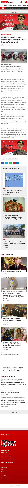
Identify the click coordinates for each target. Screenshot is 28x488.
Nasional (15, 5)
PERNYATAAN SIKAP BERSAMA (18, 8)
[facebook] (2, 163)
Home (2, 5)
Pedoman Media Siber (6, 478)
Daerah (10, 5)
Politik (19, 5)
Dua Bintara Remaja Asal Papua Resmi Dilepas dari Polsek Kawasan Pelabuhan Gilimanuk (14, 243)
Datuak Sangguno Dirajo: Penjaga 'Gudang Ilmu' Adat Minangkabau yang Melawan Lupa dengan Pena (13, 384)
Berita (5, 5)
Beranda (3, 34)
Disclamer (3, 473)
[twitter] (6, 163)
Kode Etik (3, 471)
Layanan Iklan (4, 452)
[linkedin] (17, 163)
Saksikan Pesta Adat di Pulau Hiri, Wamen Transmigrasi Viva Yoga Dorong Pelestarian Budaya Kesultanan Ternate (13, 402)
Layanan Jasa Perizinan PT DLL (8, 459)
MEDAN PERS (17, 485)
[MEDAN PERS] (7, 3)
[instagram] (8, 437)
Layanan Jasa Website (6, 456)
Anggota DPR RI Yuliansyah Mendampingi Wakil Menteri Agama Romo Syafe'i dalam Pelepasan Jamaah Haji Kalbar (13, 217)
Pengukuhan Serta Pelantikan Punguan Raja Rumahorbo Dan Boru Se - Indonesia (14, 320)
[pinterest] (14, 163)
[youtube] (10, 437)
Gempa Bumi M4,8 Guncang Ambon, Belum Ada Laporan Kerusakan (12, 191)
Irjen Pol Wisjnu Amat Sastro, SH (12, 271)
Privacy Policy (4, 475)
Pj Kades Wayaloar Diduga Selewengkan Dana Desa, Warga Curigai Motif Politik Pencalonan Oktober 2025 (12, 344)
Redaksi (2, 469)
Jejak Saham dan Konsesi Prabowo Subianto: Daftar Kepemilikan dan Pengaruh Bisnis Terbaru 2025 (13, 369)
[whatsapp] (10, 163)
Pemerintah (25, 5)
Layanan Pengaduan (5, 454)
